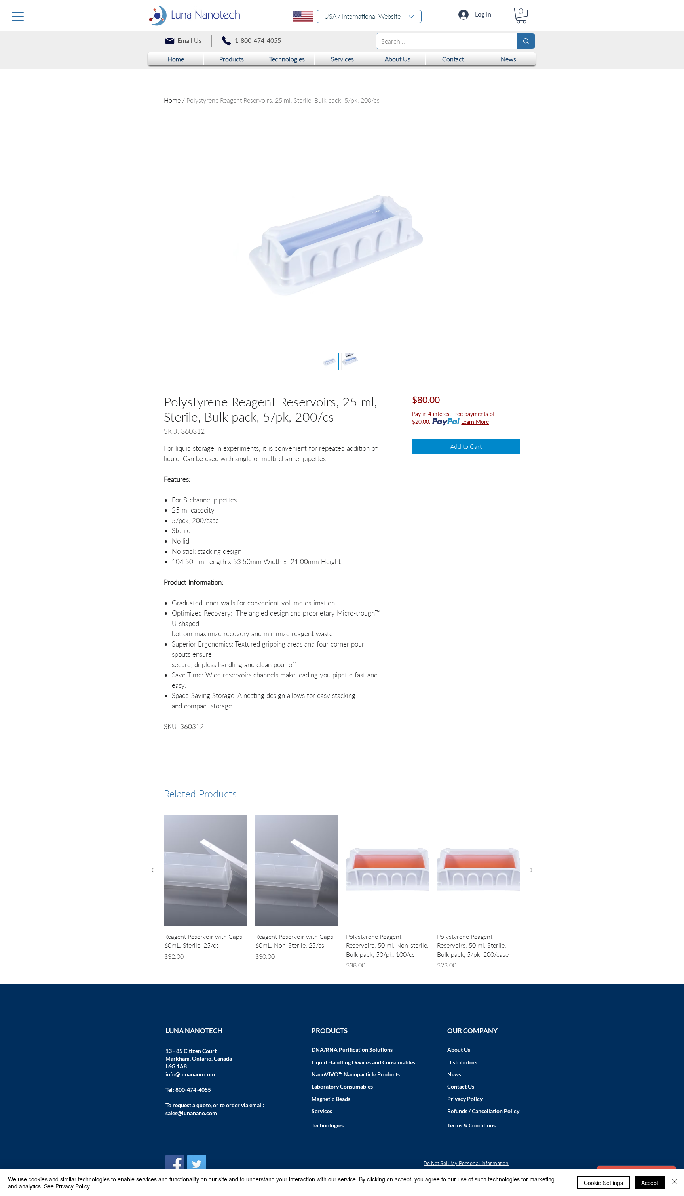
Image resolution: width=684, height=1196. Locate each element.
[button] (521, 15)
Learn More (475, 421)
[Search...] (525, 41)
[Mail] (170, 41)
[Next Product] (531, 870)
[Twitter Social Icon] (196, 1164)
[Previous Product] (153, 870)
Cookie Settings (603, 1182)
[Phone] (226, 41)
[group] (342, 893)
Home (172, 100)
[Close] (674, 1182)
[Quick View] (205, 870)
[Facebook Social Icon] (174, 1164)
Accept (649, 1182)
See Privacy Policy (67, 1186)
